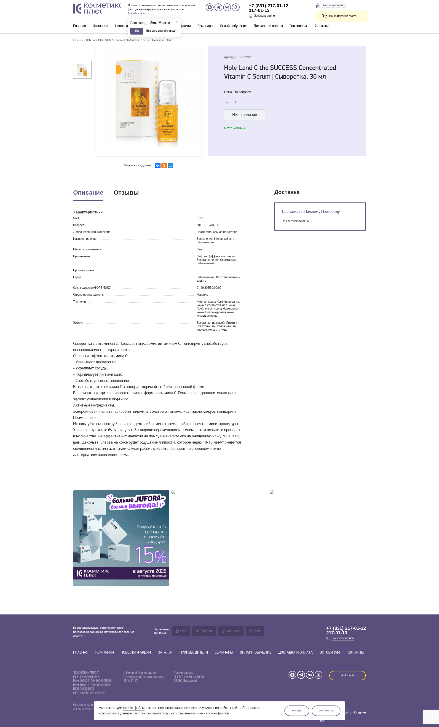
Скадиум (360, 712)
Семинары (205, 26)
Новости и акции (128, 26)
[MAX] (210, 7)
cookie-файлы (134, 708)
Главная (79, 26)
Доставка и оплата (268, 26)
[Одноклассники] (236, 7)
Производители (193, 652)
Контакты (321, 26)
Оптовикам (298, 26)
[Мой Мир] (170, 165)
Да (137, 31)
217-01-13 (259, 10)
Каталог (165, 652)
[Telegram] (218, 7)
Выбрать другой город (160, 30)
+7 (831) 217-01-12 (268, 5)
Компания (100, 26)
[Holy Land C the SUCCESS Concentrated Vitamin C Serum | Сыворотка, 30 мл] (148, 101)
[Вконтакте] (227, 7)
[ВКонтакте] (158, 165)
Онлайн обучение (233, 26)
